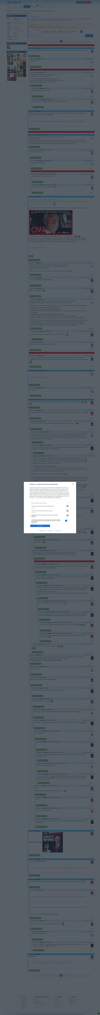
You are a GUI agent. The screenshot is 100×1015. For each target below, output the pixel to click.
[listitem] (50, 503)
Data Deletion (42, 530)
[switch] (67, 506)
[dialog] (50, 507)
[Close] (73, 484)
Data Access (50, 530)
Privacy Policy (58, 530)
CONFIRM (40, 525)
